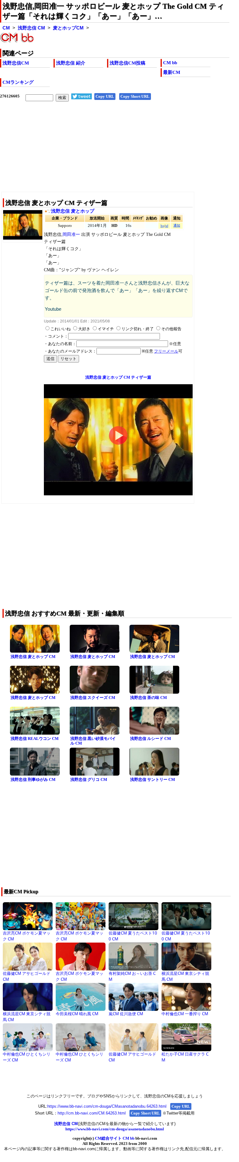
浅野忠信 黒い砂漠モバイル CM (93, 740)
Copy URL (105, 96)
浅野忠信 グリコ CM (88, 779)
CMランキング (18, 82)
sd (166, 225)
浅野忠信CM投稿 (127, 63)
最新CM (171, 72)
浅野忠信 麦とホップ (72, 211)
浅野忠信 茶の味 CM (148, 697)
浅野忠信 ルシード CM (150, 738)
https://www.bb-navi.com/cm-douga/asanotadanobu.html (114, 1129)
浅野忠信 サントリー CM (152, 779)
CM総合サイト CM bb (114, 1138)
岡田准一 (71, 234)
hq (162, 225)
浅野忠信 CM (31, 27)
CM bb (170, 62)
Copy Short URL (135, 96)
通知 (176, 225)
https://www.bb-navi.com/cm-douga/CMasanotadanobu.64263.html (106, 1106)
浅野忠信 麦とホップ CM (33, 656)
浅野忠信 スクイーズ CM (92, 697)
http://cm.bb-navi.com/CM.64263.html (92, 1113)
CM (6, 27)
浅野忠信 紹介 (70, 63)
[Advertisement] (114, 151)
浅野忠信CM (15, 63)
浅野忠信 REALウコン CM (35, 738)
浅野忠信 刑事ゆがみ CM (33, 779)
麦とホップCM (68, 27)
